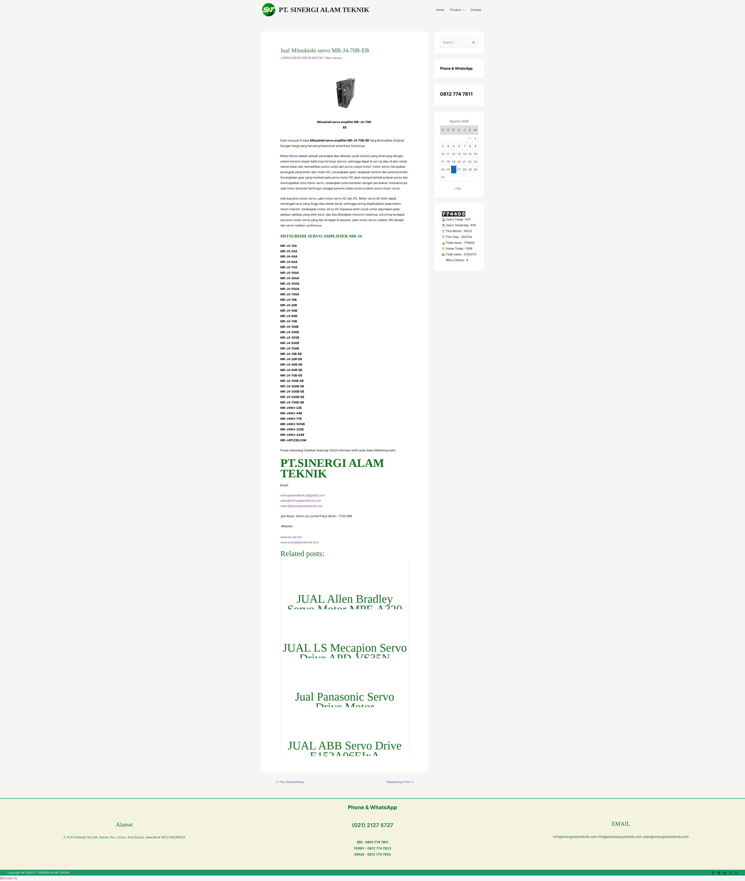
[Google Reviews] (736, 873)
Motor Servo (289, 156)
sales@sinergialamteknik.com (300, 500)
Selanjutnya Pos (400, 782)
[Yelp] (730, 873)
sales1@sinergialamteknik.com (301, 506)
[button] (463, 10)
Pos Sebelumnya (290, 782)
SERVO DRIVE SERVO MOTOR (302, 58)
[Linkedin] (724, 873)
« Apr (457, 188)
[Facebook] (713, 873)
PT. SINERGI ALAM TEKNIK (324, 10)
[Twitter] (719, 873)
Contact (475, 10)
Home (440, 10)
